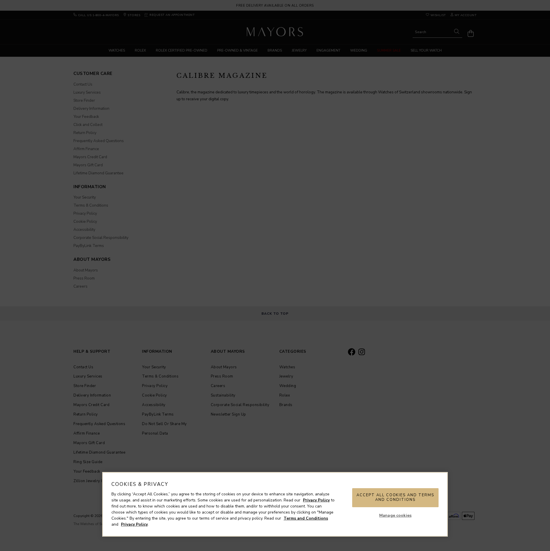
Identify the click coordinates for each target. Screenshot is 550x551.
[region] (275, 504)
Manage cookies (395, 515)
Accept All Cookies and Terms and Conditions (395, 497)
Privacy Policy (316, 500)
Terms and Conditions (306, 518)
